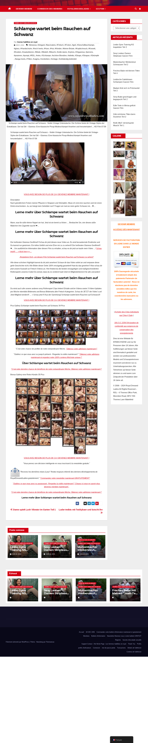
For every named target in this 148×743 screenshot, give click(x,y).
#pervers (89, 52)
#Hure (46, 49)
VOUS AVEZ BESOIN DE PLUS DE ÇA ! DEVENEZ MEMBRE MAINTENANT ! (56, 194)
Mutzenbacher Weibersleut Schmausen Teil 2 (89, 549)
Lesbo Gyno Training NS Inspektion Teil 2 (21, 549)
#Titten (29, 59)
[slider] (28, 182)
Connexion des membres (49, 9)
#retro (38, 56)
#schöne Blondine (59, 56)
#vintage (54, 59)
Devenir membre (24, 9)
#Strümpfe (95, 56)
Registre (118, 640)
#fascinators (51, 45)
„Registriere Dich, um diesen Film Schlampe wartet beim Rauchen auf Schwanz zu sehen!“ (56, 257)
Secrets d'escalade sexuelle (132, 640)
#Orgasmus (80, 52)
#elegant (41, 45)
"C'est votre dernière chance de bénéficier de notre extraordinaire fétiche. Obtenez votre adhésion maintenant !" (56, 369)
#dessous (33, 45)
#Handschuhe (26, 49)
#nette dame (62, 52)
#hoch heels (38, 49)
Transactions (121, 648)
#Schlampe (46, 56)
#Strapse (86, 56)
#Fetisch (60, 45)
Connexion (96, 648)
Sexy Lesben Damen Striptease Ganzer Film (56, 549)
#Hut (52, 49)
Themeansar (50, 642)
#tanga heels (20, 59)
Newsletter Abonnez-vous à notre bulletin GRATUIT (124, 636)
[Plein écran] (83, 182)
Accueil (81, 632)
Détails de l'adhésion (134, 648)
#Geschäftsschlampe (85, 45)
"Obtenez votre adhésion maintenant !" (81, 349)
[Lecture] (12, 182)
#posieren (18, 56)
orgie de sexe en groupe (86, 540)
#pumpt (26, 56)
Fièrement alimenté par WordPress (17, 642)
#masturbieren (28, 52)
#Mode (37, 52)
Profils (139, 644)
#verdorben (45, 59)
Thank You (131, 644)
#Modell (44, 52)
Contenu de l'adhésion (134, 652)
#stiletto (71, 56)
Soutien (100, 9)
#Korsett (91, 49)
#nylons (71, 52)
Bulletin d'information (98, 636)
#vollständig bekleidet (68, 59)
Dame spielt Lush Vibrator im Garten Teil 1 (34, 509)
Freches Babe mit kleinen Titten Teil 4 (124, 593)
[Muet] (80, 182)
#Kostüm (17, 52)
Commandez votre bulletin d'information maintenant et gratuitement (119, 632)
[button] (136, 9)
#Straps (78, 56)
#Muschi (52, 52)
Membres (86, 636)
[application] (47, 163)
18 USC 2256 (90, 632)
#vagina (36, 59)
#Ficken (68, 45)
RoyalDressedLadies (78, 9)
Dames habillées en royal (27, 42)
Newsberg (39, 642)
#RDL (32, 56)
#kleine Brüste (68, 49)
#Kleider (58, 49)
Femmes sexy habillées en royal (25, 23)
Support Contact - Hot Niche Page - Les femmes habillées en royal (104, 644)
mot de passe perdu (108, 648)
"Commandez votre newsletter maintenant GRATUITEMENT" (65, 478)
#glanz (16, 49)
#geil (74, 45)
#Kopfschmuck (81, 49)
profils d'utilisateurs (84, 648)
